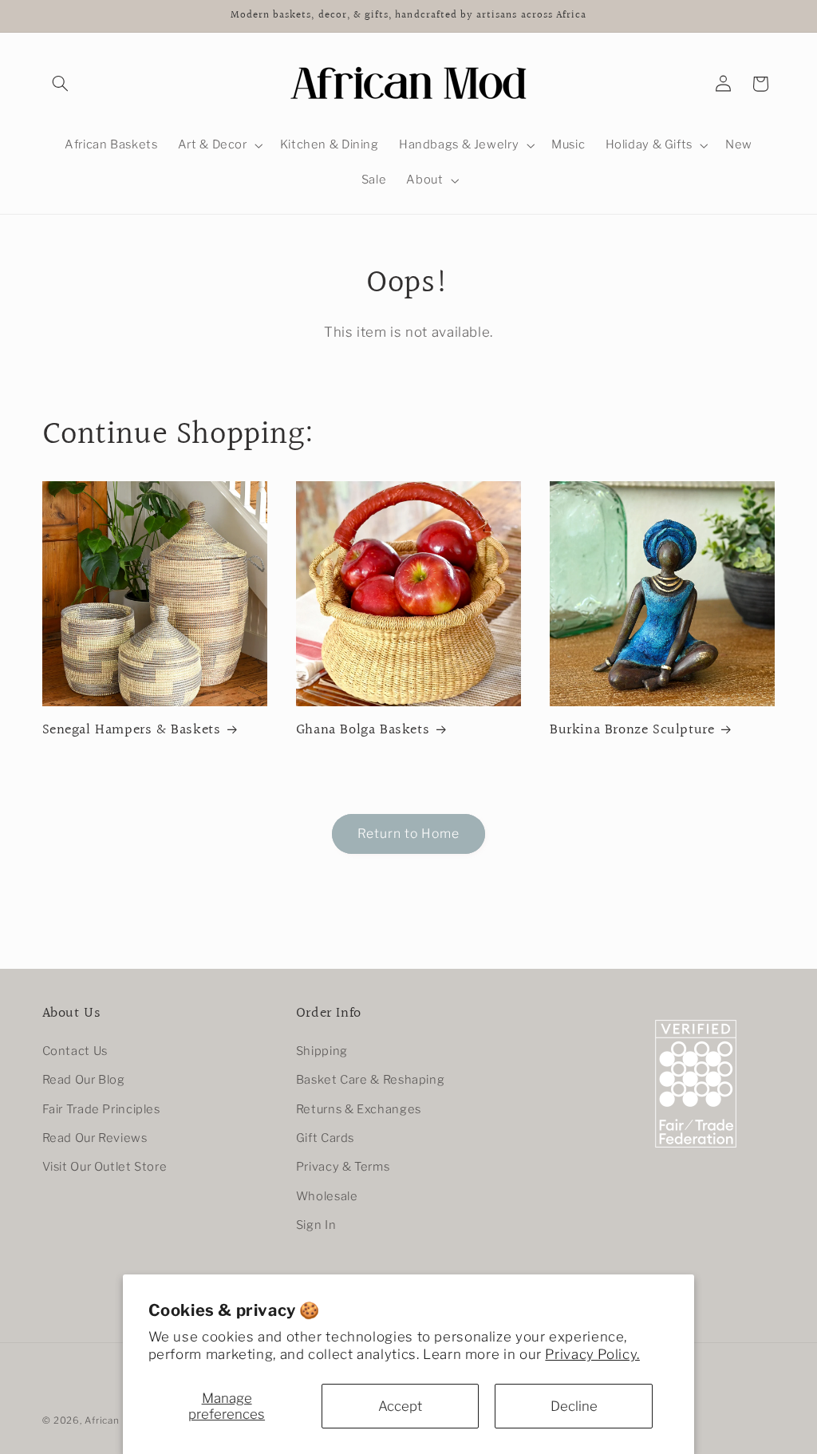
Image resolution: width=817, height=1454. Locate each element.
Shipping (322, 1051)
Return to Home (408, 833)
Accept (400, 1406)
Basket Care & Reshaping (370, 1080)
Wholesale (327, 1196)
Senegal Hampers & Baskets (131, 730)
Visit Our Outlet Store (105, 1167)
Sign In (316, 1225)
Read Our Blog (83, 1080)
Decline (574, 1406)
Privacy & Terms (342, 1167)
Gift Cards (325, 1138)
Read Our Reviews (95, 1138)
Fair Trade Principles (101, 1109)
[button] (60, 83)
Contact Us (75, 1051)
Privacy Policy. (592, 1354)
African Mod (114, 1420)
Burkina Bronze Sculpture (632, 730)
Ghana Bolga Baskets (362, 730)
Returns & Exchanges (358, 1109)
